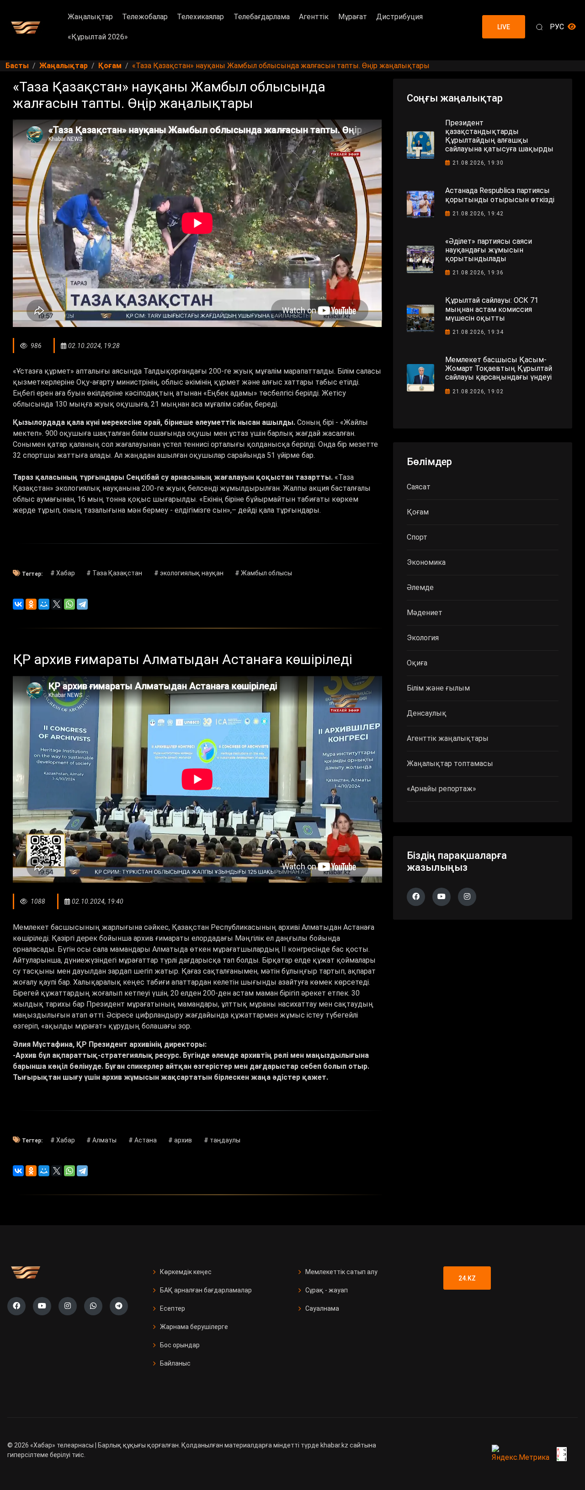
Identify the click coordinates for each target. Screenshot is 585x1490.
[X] (56, 604)
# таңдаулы (222, 1140)
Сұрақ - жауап (326, 1290)
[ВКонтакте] (18, 604)
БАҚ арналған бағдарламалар (206, 1290)
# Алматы (101, 1140)
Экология (423, 637)
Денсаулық (427, 713)
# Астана (142, 1140)
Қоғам (418, 512)
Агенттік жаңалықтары (448, 738)
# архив (180, 1140)
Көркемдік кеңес (186, 1272)
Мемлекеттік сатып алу (341, 1272)
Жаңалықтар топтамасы (450, 763)
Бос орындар (180, 1345)
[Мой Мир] (43, 604)
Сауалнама (322, 1308)
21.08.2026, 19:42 (478, 213)
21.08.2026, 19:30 (478, 163)
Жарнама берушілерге (194, 1326)
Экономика (426, 562)
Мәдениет (424, 612)
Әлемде (420, 587)
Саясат (419, 486)
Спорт (417, 537)
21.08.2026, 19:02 (478, 391)
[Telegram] (82, 604)
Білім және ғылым (438, 688)
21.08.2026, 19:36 (478, 272)
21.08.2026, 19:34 (478, 332)
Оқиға (417, 663)
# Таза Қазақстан (114, 573)
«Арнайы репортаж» (441, 788)
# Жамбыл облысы (263, 573)
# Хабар (62, 573)
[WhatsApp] (69, 604)
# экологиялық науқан (188, 573)
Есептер (172, 1308)
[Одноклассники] (31, 604)
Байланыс (175, 1363)
